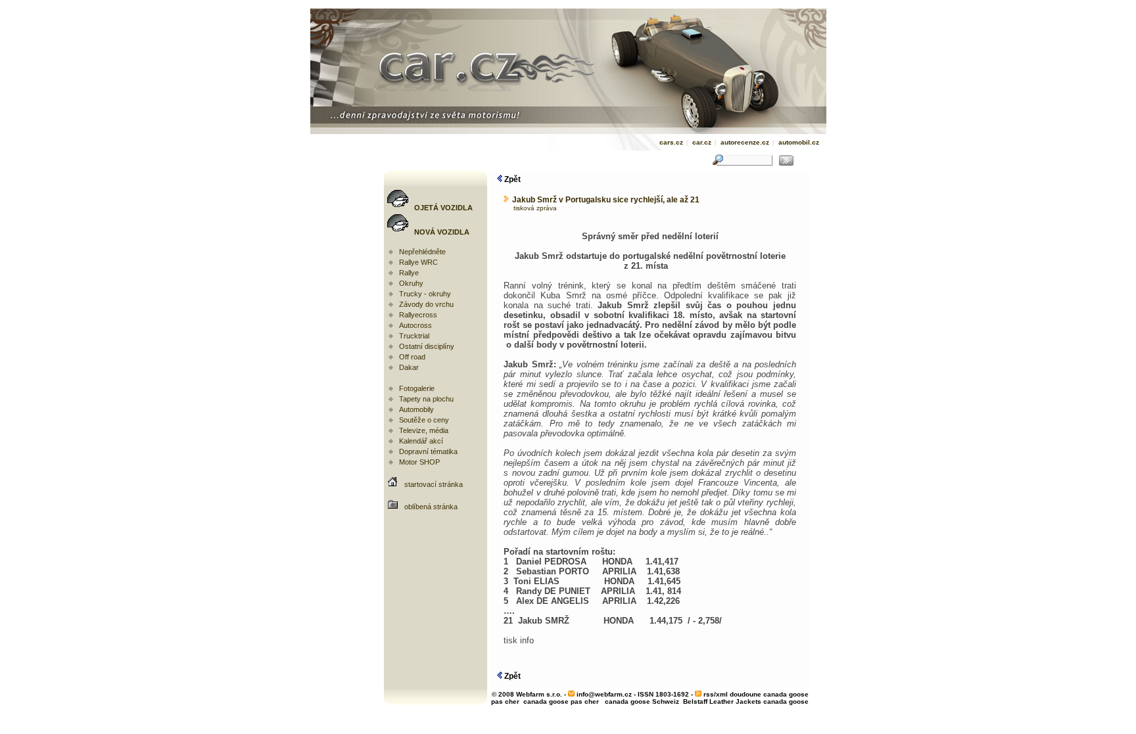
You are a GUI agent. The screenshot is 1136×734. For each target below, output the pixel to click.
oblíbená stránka (431, 507)
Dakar (409, 367)
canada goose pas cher (561, 701)
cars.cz (671, 142)
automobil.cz (798, 142)
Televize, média (423, 430)
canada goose (786, 701)
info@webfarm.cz (604, 694)
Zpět (511, 179)
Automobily (416, 409)
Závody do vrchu (426, 304)
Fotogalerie (417, 388)
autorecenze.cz (745, 142)
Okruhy (411, 283)
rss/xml (715, 694)
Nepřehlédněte (422, 252)
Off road (412, 357)
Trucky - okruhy (425, 294)
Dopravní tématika (428, 451)
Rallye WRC (418, 262)
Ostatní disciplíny (426, 346)
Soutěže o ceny (424, 420)
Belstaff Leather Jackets (722, 701)
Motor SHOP (419, 462)
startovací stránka (433, 484)
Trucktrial (414, 336)
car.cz (701, 142)
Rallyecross (418, 315)
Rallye (409, 273)
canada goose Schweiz (642, 701)
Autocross (415, 325)
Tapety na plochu (426, 399)
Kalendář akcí (421, 441)
